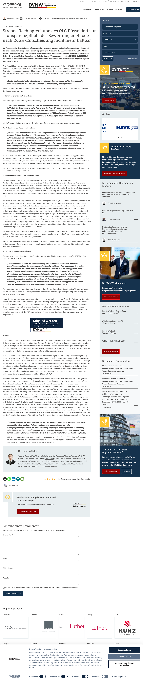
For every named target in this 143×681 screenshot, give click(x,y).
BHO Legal (49, 459)
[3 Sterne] (50, 479)
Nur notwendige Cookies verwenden (124, 664)
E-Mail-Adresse (9, 568)
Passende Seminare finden (28, 511)
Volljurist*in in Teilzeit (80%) (113, 341)
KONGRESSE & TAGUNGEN (119, 2)
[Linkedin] (14, 479)
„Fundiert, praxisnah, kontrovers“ (12, 7)
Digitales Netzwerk (99, 2)
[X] (5, 479)
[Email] (22, 479)
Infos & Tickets (109, 100)
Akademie (83, 2)
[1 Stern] (45, 479)
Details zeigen (117, 677)
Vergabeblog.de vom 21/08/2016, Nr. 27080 (26, 69)
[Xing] (18, 479)
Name (5, 558)
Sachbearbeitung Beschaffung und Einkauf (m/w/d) (114, 312)
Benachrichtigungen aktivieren (114, 173)
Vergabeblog (12, 4)
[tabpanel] (120, 130)
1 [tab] (118, 137)
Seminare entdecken (111, 297)
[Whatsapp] (9, 479)
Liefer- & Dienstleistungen (12, 27)
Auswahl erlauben (124, 656)
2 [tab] (122, 137)
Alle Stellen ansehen (111, 352)
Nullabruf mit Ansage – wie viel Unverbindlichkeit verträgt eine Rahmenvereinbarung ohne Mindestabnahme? (114, 230)
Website (6, 578)
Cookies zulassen (124, 650)
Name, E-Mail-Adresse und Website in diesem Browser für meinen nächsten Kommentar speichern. (42, 588)
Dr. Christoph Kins (114, 219)
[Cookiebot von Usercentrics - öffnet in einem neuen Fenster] (14, 676)
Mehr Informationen (111, 471)
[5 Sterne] (55, 479)
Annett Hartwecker (114, 203)
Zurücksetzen (132, 58)
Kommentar (8, 535)
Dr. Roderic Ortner (12, 18)
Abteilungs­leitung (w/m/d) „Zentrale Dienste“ (112, 322)
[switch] (64, 676)
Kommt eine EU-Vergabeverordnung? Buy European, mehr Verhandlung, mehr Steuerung (118, 194)
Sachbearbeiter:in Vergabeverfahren (109, 332)
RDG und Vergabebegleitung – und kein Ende (117, 212)
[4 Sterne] (52, 479)
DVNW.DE (136, 2)
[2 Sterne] (47, 479)
